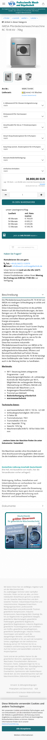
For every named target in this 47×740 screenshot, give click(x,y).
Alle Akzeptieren (23, 728)
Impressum (23, 696)
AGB (36, 688)
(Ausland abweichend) (29, 95)
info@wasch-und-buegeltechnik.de (27, 266)
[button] (5, 195)
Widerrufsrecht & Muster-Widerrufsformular (23, 692)
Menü (4, 3)
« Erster (6, 18)
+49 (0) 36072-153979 (20, 263)
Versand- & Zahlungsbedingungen (23, 685)
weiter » (24, 18)
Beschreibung (10, 294)
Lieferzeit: (6, 92)
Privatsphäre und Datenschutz (21, 688)
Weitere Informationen (23, 735)
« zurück (15, 18)
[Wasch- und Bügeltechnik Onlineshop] (23, 3)
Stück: (4, 190)
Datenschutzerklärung (10, 724)
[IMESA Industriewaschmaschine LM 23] (23, 52)
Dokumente (9, 506)
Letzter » (34, 18)
